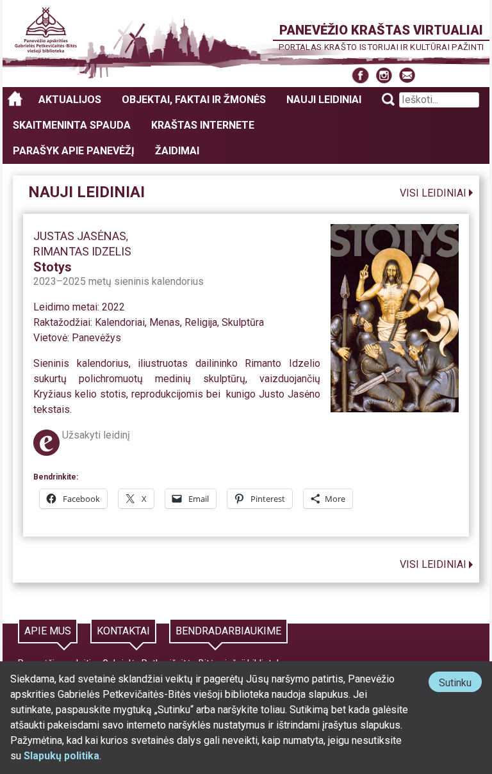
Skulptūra (243, 322)
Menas (164, 322)
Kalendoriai (120, 322)
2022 (113, 307)
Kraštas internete (202, 125)
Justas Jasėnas (79, 236)
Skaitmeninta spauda (72, 125)
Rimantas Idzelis (82, 251)
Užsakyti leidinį (96, 435)
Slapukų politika (61, 756)
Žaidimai (177, 151)
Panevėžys (96, 338)
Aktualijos (69, 99)
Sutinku (460, 684)
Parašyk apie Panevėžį (74, 151)
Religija (200, 322)
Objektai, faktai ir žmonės (194, 99)
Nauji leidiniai (323, 99)
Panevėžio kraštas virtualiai (381, 30)
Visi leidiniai (433, 193)
